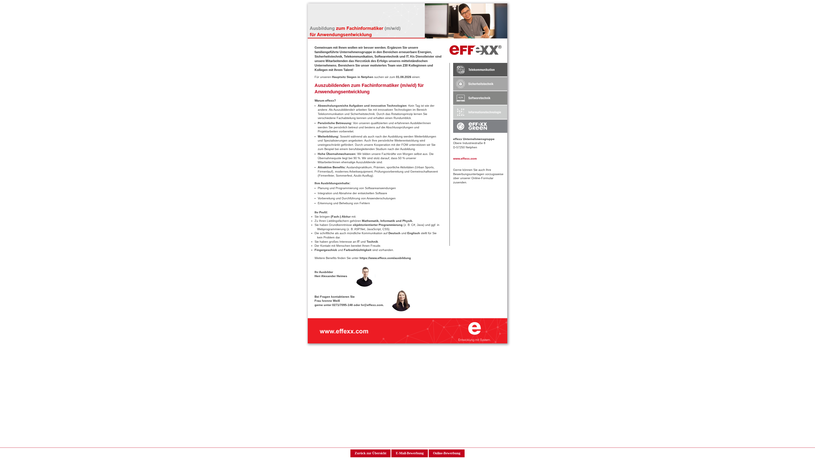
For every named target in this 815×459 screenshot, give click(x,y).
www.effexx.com (465, 158)
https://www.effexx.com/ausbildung (385, 258)
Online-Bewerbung (446, 453)
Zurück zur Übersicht (370, 453)
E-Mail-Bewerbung (410, 453)
